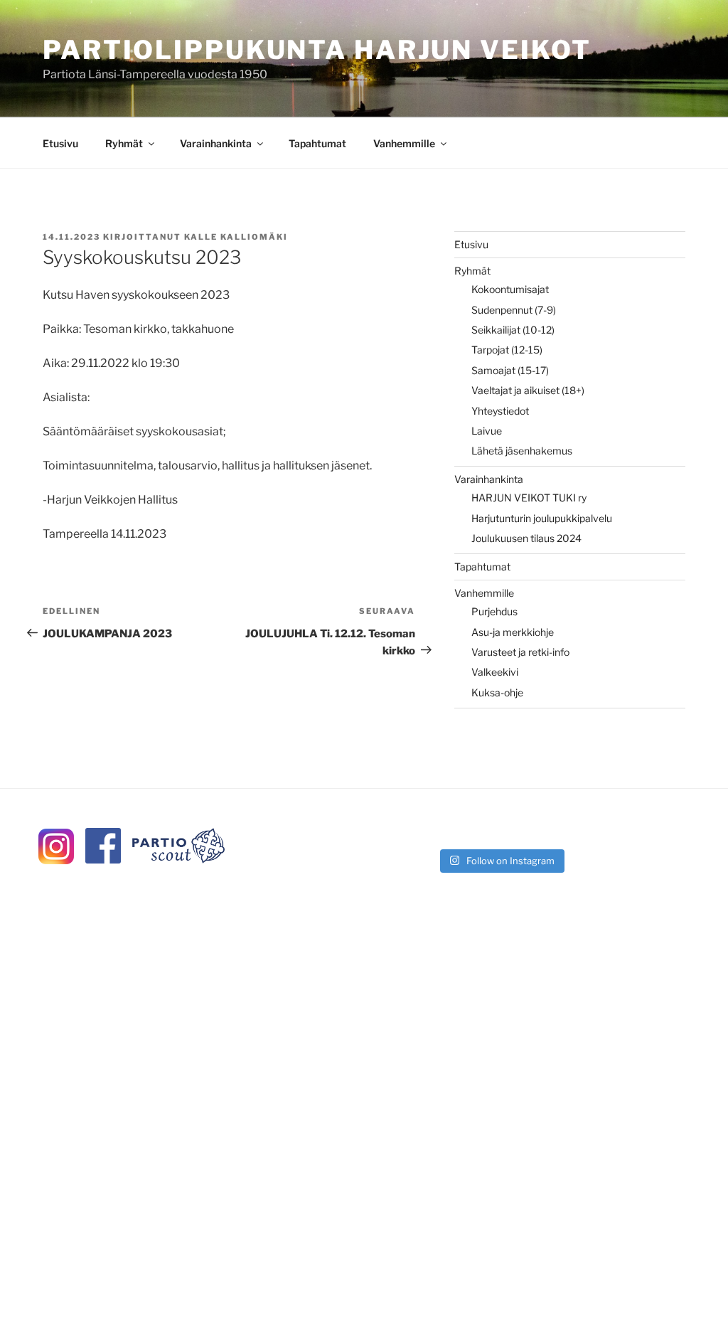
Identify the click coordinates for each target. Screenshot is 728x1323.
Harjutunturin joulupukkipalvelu (541, 518)
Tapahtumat (317, 143)
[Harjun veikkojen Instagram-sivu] (56, 860)
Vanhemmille (404, 143)
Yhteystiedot (500, 411)
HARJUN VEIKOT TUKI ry (529, 498)
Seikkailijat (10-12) (513, 330)
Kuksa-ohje (497, 692)
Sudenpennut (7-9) (513, 310)
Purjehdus (494, 611)
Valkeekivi (494, 672)
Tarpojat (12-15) (506, 350)
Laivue (486, 431)
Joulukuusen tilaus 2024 (526, 538)
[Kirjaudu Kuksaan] (178, 860)
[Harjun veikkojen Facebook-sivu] (103, 860)
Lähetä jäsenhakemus (521, 451)
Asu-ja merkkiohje (512, 632)
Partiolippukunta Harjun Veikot (317, 49)
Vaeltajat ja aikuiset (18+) (527, 390)
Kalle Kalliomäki (236, 237)
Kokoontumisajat (510, 289)
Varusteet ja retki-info (520, 652)
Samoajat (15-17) (510, 370)
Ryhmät (124, 143)
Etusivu (60, 143)
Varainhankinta (216, 143)
